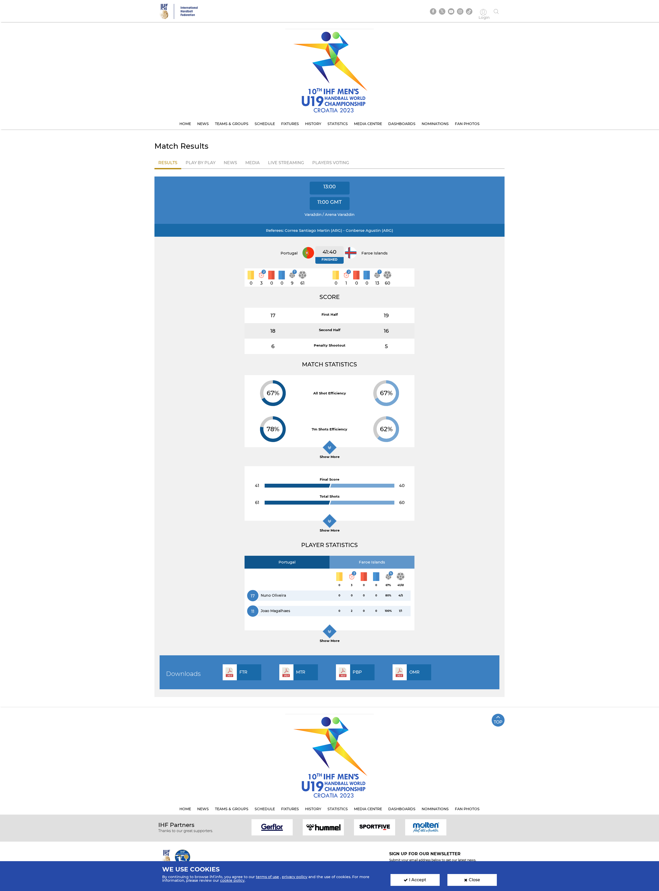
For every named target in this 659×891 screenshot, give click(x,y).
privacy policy (294, 877)
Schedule (265, 123)
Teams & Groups (231, 123)
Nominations (435, 123)
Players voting (330, 162)
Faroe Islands (372, 562)
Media (252, 162)
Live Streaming (286, 162)
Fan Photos (467, 123)
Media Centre (368, 123)
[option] (272, 827)
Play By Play (200, 162)
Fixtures (290, 123)
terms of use (267, 877)
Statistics (337, 123)
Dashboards (401, 123)
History (313, 123)
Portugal (287, 562)
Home (185, 123)
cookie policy (232, 880)
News (203, 123)
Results (167, 162)
